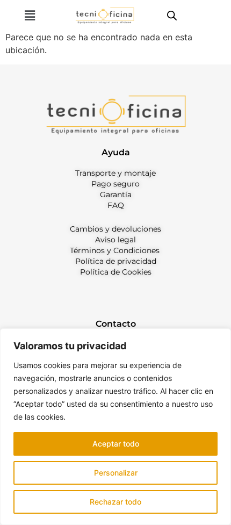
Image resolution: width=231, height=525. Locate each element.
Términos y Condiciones (115, 250)
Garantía (116, 194)
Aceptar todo (115, 443)
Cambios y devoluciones (115, 229)
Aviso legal (115, 239)
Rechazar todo (115, 501)
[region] (115, 426)
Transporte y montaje (115, 173)
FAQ (115, 205)
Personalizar (116, 472)
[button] (29, 15)
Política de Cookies (115, 272)
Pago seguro (115, 184)
